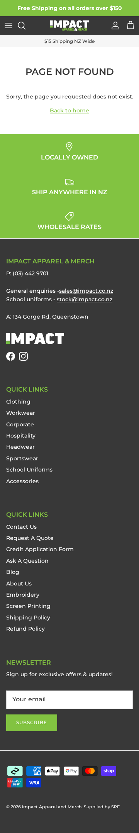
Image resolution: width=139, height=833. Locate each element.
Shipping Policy (28, 617)
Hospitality (21, 435)
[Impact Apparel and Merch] (69, 25)
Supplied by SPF (102, 806)
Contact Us (21, 526)
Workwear (20, 412)
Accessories (22, 481)
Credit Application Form (40, 549)
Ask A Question (27, 560)
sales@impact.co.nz (86, 290)
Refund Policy (25, 628)
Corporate (20, 424)
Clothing (18, 401)
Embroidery (22, 594)
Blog (12, 571)
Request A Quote (30, 537)
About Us (19, 583)
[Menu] (8, 25)
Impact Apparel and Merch (51, 806)
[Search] (25, 25)
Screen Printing (28, 605)
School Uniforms (29, 469)
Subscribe (31, 722)
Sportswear (22, 458)
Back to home (69, 110)
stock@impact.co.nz (84, 299)
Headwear (20, 446)
